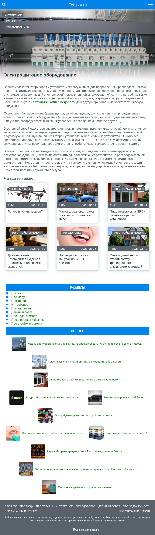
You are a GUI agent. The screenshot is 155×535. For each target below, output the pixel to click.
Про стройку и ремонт (26, 323)
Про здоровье (21, 308)
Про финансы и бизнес (27, 319)
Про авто (17, 293)
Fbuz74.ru (77, 5)
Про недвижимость (24, 316)
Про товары (19, 300)
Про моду (18, 297)
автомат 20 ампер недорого (54, 102)
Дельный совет (21, 312)
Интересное (13, 15)
